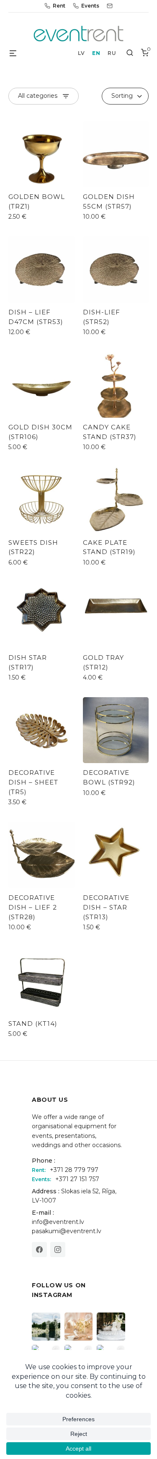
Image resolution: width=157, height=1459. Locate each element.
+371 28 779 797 (74, 1170)
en (96, 53)
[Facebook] (39, 1249)
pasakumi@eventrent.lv (66, 1231)
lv (81, 53)
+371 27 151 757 (77, 1179)
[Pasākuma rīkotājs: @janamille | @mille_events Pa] (46, 1327)
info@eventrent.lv (58, 1222)
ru (112, 53)
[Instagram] (57, 1249)
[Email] (110, 6)
